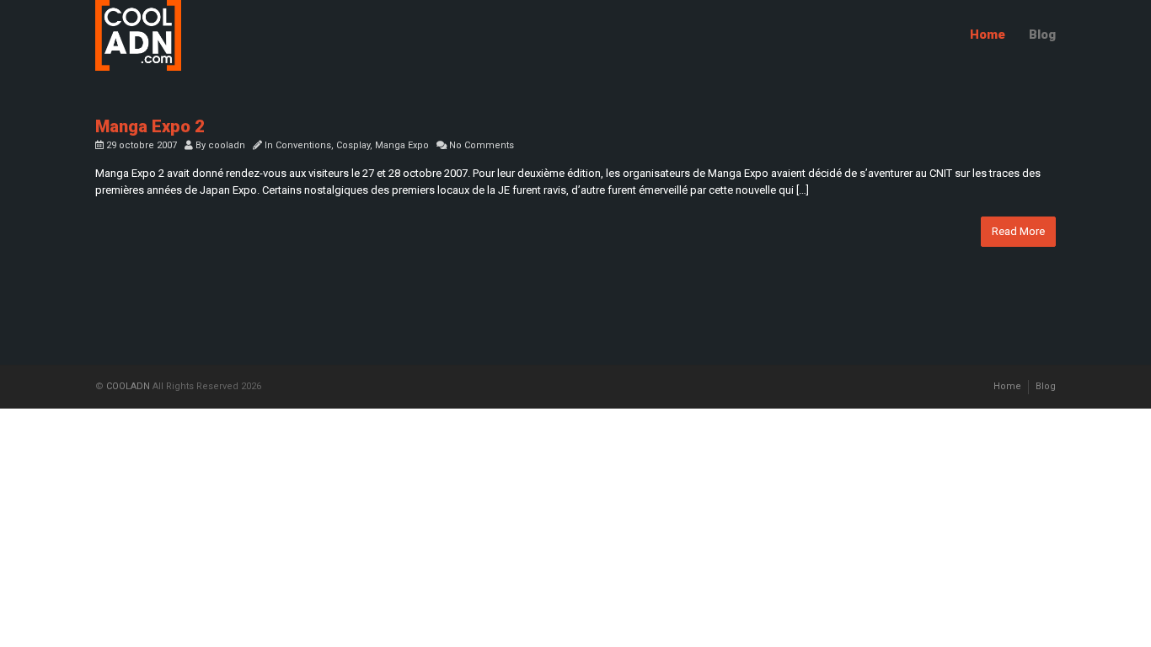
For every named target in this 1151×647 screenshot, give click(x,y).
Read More (1018, 231)
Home (987, 34)
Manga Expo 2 (150, 126)
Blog (1042, 34)
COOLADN (128, 386)
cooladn (226, 145)
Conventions (303, 145)
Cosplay (353, 145)
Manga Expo (402, 145)
